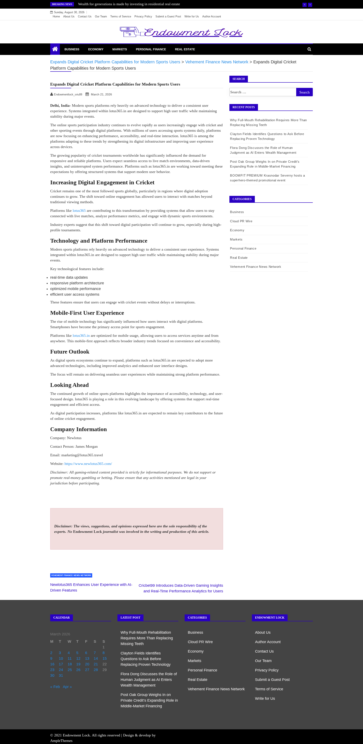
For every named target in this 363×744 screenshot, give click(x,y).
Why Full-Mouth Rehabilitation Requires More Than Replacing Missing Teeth (147, 638)
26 (78, 670)
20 (87, 664)
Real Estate (185, 49)
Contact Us (85, 16)
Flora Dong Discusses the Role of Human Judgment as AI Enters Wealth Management (149, 679)
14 (96, 658)
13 (87, 658)
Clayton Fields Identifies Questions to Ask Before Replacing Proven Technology (146, 659)
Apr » (67, 687)
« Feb (55, 687)
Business (71, 49)
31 (61, 675)
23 (52, 670)
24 (61, 670)
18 (70, 664)
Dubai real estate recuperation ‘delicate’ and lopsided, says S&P (125, 4)
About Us (69, 16)
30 (52, 675)
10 (61, 658)
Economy (95, 49)
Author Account (211, 16)
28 (96, 670)
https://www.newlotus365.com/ (88, 464)
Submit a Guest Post (168, 16)
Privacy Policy (143, 16)
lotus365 (79, 210)
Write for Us (191, 16)
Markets (119, 49)
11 (70, 658)
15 (105, 658)
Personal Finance (151, 49)
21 (96, 664)
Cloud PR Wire (241, 221)
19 (78, 664)
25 (70, 670)
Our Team (101, 16)
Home (56, 16)
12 (78, 658)
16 (52, 664)
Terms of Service (120, 16)
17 (61, 664)
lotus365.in (81, 335)
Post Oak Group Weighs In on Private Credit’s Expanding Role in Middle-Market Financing (149, 700)
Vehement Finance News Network (71, 575)
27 (87, 670)
